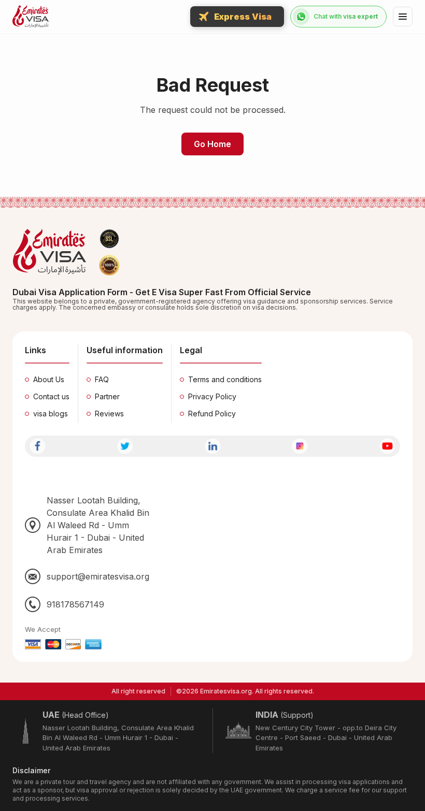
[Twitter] (125, 446)
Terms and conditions (225, 379)
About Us (48, 379)
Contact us (51, 396)
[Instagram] (299, 446)
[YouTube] (387, 446)
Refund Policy (212, 413)
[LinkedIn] (212, 446)
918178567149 (75, 604)
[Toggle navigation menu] (403, 16)
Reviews (109, 413)
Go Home (212, 144)
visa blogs (50, 413)
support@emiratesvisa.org (98, 576)
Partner (107, 396)
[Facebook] (37, 446)
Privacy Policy (212, 396)
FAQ (102, 379)
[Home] (30, 16)
